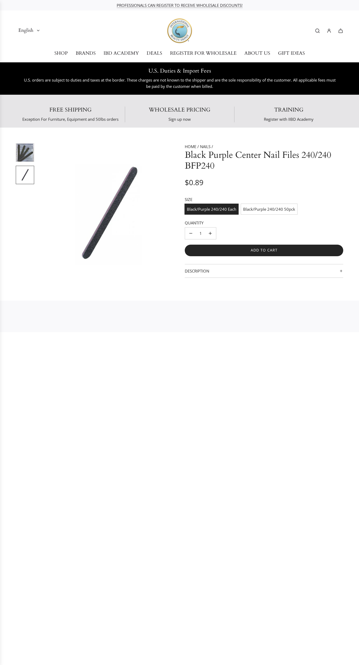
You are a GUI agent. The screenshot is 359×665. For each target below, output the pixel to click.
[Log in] (329, 31)
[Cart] (340, 31)
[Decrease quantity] (191, 233)
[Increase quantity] (210, 233)
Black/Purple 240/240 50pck (269, 209)
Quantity (194, 222)
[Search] (317, 31)
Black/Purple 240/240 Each (211, 209)
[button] (42, 214)
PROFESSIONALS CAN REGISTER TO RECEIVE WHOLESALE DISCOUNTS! (180, 5)
